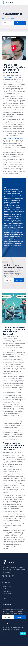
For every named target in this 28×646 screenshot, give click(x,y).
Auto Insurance (11, 18)
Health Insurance (7, 589)
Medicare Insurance (8, 596)
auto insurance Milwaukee (16, 138)
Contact (5, 598)
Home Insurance (7, 591)
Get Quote (20, 23)
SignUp (23, 633)
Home (3, 18)
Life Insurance (7, 593)
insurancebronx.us (9, 642)
